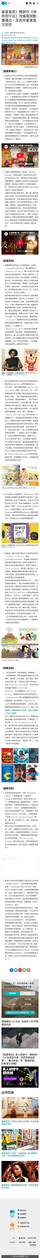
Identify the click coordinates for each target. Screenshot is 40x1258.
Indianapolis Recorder (19, 375)
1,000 (13, 1004)
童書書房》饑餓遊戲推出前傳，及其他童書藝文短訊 (19, 1186)
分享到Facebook (11, 970)
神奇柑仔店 (14, 38)
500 (29, 999)
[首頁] (4, 3)
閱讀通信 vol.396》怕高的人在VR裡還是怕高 (19, 1023)
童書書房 (7, 38)
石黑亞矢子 (29, 40)
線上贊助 (22, 1242)
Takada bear (21, 40)
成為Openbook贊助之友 (18, 1012)
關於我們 (23, 1210)
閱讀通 (13, 1226)
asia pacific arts (31, 488)
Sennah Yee (12, 40)
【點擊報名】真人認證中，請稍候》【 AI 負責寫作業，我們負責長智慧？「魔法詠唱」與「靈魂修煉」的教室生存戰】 (19, 1059)
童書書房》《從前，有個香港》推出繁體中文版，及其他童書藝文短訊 (19, 1154)
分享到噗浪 (28, 970)
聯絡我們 (23, 1217)
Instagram (30, 3)
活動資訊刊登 (24, 1223)
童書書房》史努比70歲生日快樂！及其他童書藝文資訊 (20, 1122)
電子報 (23, 1238)
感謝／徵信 (32, 1242)
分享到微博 (20, 970)
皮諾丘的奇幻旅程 (24, 38)
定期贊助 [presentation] (12, 993)
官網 (35, 67)
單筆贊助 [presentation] (27, 993)
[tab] (12, 993)
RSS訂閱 (33, 1238)
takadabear (10, 547)
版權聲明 (23, 1214)
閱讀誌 (13, 1213)
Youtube (34, 3)
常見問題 (33, 1245)
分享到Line (24, 970)
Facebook (27, 3)
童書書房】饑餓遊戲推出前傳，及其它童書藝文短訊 (21, 710)
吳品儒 (6, 33)
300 (13, 999)
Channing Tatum (10, 43)
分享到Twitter (16, 970)
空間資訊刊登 (24, 1226)
